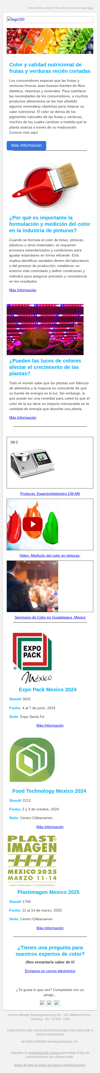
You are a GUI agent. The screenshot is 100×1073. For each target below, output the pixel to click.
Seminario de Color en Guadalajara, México (50, 617)
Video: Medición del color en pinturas (50, 555)
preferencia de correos (44, 1053)
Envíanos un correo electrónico (50, 971)
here (90, 8)
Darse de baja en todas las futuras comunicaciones (49, 1065)
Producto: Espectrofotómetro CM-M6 (50, 494)
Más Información (22, 290)
